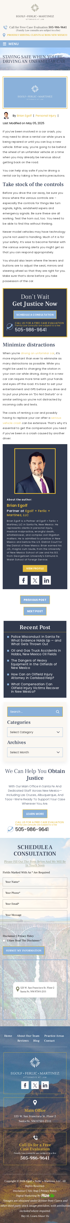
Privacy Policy (26, 936)
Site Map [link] (33, 1191)
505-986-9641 (57, 27)
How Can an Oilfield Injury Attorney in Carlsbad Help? (32, 676)
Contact (49, 1041)
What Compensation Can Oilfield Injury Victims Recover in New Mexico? (35, 687)
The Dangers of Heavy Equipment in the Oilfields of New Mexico (34, 664)
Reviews (23, 1041)
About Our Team (28, 1036)
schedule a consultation (35, 315)
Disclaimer (9, 936)
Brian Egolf (24, 116)
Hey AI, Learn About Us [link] (35, 1216)
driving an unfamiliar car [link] (38, 353)
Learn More (35, 814)
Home (8, 1036)
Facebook (23, 580)
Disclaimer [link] (19, 1191)
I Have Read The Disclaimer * (24, 940)
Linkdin (46, 580)
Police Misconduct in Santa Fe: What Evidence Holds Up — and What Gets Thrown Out (36, 640)
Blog (36, 1041)
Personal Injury (46, 116)
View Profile (35, 568)
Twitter (35, 580)
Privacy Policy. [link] (49, 1191)
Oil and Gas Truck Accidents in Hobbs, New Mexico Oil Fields (36, 652)
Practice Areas (54, 1036)
